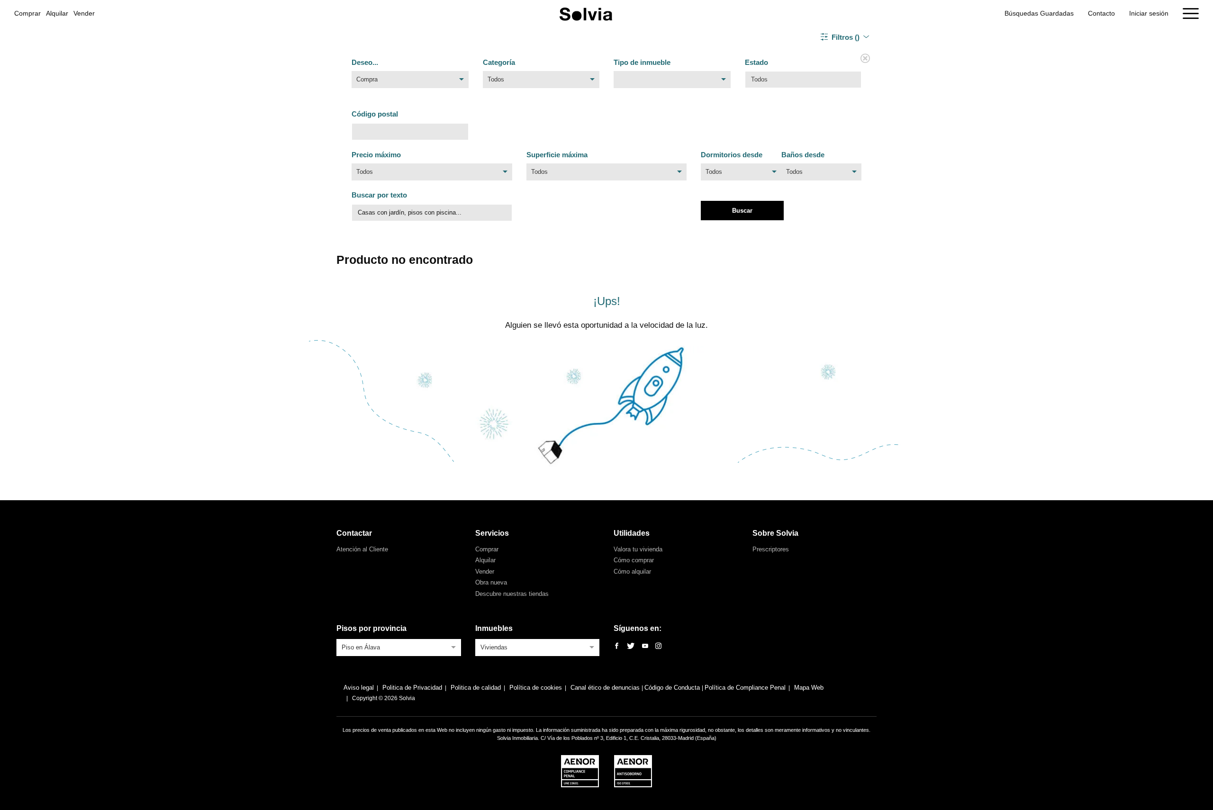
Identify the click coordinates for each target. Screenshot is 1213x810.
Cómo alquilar (632, 571)
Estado (756, 62)
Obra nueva (491, 582)
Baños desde (802, 155)
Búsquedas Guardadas (1039, 13)
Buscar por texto (379, 195)
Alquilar (57, 13)
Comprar (27, 13)
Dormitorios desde (731, 155)
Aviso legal (359, 687)
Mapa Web (809, 687)
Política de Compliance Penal (745, 687)
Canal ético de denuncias (606, 687)
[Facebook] (617, 646)
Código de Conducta (673, 687)
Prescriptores (770, 549)
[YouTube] (645, 646)
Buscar (742, 210)
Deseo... (365, 62)
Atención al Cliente (362, 549)
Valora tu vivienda (638, 549)
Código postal (375, 114)
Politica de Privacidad (412, 687)
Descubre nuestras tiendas (512, 593)
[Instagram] (658, 646)
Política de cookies (535, 687)
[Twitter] (630, 646)
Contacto (1101, 13)
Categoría (499, 62)
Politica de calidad (476, 687)
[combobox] (410, 81)
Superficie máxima (557, 155)
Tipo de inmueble (642, 62)
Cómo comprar (634, 560)
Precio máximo (376, 155)
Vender (84, 13)
